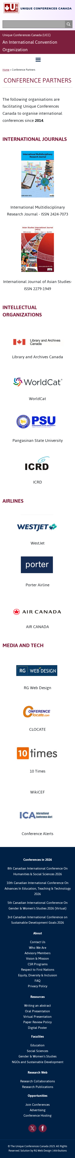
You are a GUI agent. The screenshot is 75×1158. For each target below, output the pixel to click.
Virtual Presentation (37, 1017)
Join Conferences (37, 1105)
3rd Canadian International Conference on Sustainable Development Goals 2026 (38, 920)
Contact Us (37, 942)
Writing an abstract (37, 1005)
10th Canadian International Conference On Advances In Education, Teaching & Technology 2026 (38, 888)
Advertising (37, 1110)
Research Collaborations (37, 1081)
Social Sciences (37, 1051)
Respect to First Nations (37, 970)
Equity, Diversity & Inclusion (37, 975)
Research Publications (37, 1087)
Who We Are (37, 948)
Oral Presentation (37, 1011)
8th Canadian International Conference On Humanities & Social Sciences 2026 (38, 871)
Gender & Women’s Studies (37, 1056)
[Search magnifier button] (68, 24)
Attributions (60, 1150)
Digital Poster (37, 1028)
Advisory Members (37, 953)
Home (5, 69)
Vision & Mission (37, 958)
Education (37, 1045)
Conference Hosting (37, 1115)
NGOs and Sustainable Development (37, 1062)
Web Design (44, 1150)
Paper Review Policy (37, 1022)
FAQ (37, 981)
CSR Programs (38, 964)
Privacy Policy (37, 986)
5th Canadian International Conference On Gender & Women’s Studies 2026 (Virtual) (38, 905)
